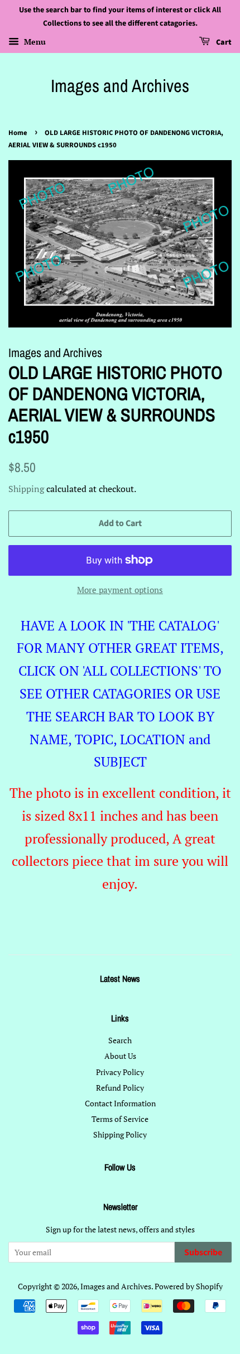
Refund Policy (120, 1087)
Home (17, 133)
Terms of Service (120, 1119)
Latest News (120, 978)
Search (120, 1040)
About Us (120, 1056)
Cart (223, 42)
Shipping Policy (120, 1134)
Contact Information (120, 1103)
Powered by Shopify (189, 1286)
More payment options (120, 589)
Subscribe (203, 1252)
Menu (34, 41)
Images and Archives (120, 86)
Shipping (26, 489)
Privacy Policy (120, 1072)
